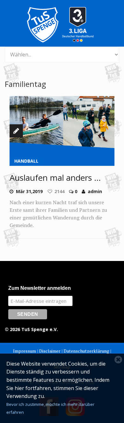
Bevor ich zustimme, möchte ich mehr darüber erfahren (50, 408)
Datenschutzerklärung (86, 351)
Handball (26, 161)
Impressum (24, 351)
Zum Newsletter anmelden (39, 288)
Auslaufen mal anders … (55, 177)
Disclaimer (49, 351)
